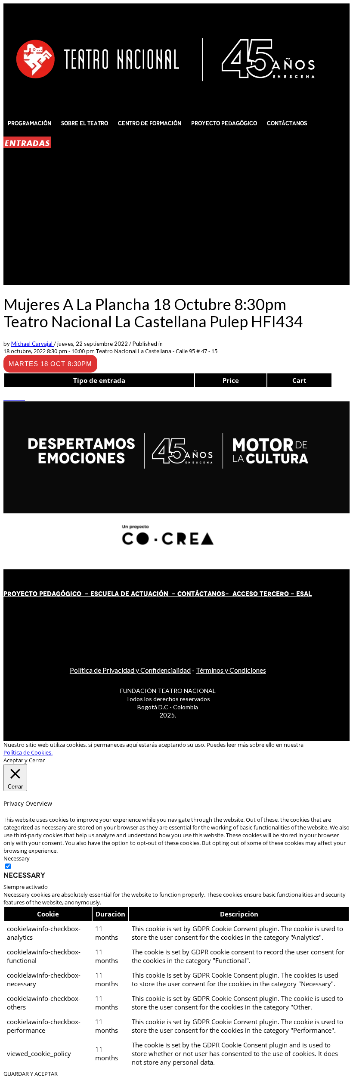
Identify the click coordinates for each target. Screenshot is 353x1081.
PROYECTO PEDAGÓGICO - (46, 594)
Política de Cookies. (28, 752)
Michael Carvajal (32, 343)
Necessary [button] (16, 858)
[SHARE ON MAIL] (23, 397)
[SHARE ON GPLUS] (14, 397)
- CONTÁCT (187, 594)
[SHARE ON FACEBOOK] (10, 397)
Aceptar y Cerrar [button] (24, 760)
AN (212, 594)
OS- (224, 594)
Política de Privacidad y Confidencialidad (130, 670)
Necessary (24, 875)
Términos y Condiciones (231, 670)
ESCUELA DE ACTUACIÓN (129, 594)
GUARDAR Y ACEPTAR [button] (30, 1074)
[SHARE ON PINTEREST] (18, 397)
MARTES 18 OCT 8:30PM (50, 363)
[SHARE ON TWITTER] (5, 397)
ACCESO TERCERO (261, 594)
